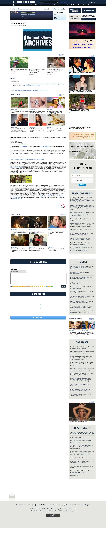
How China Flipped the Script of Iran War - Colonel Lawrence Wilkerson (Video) (81, 390)
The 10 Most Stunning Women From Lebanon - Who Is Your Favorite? (37, 130)
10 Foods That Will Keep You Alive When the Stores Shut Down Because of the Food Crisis (82, 433)
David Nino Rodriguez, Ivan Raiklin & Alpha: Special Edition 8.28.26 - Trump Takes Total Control (81, 364)
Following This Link (17, 198)
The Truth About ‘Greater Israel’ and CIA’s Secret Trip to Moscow (80, 395)
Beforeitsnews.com (22, 9)
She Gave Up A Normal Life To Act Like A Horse (56, 249)
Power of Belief (43, 4)
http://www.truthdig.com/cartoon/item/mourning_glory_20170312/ (31, 90)
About (18, 505)
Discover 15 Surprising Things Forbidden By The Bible (37, 112)
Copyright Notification (66, 505)
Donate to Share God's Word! (82, 47)
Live (65, 4)
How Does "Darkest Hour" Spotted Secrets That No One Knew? (19, 250)
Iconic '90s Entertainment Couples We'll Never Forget (82, 73)
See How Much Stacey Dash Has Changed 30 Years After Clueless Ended (54, 112)
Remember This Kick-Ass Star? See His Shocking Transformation (80, 127)
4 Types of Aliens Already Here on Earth (80, 457)
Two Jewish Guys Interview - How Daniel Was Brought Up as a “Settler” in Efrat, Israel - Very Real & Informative (82, 447)
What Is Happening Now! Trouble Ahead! (80, 229)
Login (89, 2)
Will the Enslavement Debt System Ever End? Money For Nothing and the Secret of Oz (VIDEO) (82, 267)
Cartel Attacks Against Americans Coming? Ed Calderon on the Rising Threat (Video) (82, 311)
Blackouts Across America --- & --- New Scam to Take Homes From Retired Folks (81, 302)
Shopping (85, 4)
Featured (19, 4)
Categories (90, 4)
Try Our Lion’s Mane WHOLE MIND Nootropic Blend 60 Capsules (27, 159)
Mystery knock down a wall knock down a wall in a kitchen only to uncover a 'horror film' (82, 238)
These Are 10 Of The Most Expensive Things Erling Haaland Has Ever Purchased (19, 130)
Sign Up (93, 2)
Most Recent (79, 4)
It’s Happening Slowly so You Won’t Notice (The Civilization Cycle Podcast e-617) (81, 441)
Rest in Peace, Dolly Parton (77, 437)
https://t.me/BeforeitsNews (76, 154)
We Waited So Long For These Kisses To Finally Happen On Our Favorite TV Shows (75, 334)
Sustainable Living (52, 4)
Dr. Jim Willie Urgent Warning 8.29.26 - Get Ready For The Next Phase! (81, 278)
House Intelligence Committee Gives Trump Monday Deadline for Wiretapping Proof (43, 84)
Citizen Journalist (45, 146)
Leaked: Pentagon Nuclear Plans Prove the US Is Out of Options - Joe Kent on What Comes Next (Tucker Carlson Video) (81, 249)
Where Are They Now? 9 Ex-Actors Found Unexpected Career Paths (37, 232)
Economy (24, 4)
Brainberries (14, 109)
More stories (31, 18)
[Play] (82, 30)
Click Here (24, 146)
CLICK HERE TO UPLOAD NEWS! (88, 19)
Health (28, 4)
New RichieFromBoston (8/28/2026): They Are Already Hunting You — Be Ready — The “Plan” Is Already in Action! (82, 214)
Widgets (87, 505)
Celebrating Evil (74, 475)
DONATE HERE (75, 11)
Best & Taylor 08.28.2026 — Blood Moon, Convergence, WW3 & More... (80, 243)
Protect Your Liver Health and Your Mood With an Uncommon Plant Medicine (82, 462)
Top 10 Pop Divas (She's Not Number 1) (78, 421)
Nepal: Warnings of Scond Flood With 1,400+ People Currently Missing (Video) (81, 234)
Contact (39, 505)
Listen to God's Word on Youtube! (82, 44)
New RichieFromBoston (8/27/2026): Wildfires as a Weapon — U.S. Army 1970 (82, 352)
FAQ (34, 505)
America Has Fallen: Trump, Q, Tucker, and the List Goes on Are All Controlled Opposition (82, 306)
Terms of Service (53, 505)
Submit (82, 184)
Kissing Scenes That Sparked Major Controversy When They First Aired (79, 110)
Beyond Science (35, 4)
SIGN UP (75, 172)
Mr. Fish (14, 78)
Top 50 (72, 4)
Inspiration (60, 4)
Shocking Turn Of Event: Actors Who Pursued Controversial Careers (56, 232)
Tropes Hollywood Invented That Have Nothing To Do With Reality (55, 130)
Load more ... (38, 317)
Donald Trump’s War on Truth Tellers (31, 85)
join (18, 141)
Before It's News (25, 2)
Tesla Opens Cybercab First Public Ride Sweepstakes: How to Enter (80, 471)
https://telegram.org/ (89, 149)
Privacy (45, 505)
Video (68, 4)
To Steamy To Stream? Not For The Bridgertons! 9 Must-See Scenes (19, 232)
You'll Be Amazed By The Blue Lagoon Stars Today (37, 249)
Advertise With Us (26, 505)
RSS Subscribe (79, 505)
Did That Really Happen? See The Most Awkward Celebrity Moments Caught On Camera (80, 91)
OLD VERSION (89, 10)
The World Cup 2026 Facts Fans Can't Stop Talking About (88, 333)
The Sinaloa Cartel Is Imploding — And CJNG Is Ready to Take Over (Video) (82, 297)
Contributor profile (24, 18)
